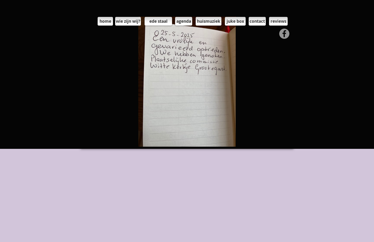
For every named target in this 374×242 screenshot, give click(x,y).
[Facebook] (284, 34)
